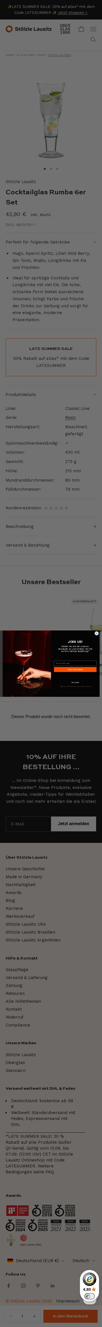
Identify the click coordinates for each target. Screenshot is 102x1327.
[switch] (89, 1296)
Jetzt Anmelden (75, 669)
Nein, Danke (75, 683)
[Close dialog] (97, 633)
